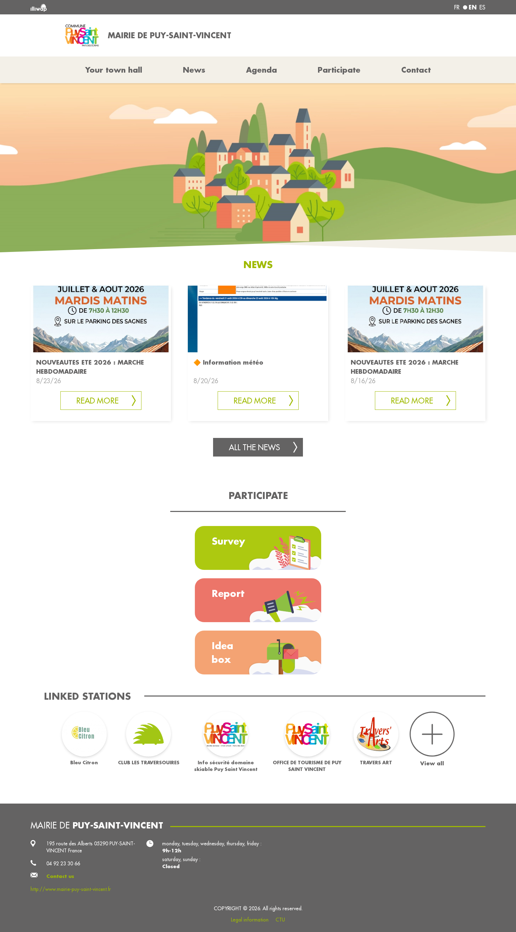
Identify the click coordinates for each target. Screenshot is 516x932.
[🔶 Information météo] (258, 318)
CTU (280, 920)
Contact (416, 70)
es (482, 7)
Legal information (250, 920)
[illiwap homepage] (122, 7)
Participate (339, 70)
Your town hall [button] (113, 70)
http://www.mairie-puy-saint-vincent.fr (71, 889)
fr (456, 7)
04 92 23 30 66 (63, 863)
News (194, 70)
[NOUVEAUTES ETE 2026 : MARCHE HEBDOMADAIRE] (101, 318)
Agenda (261, 70)
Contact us (60, 876)
